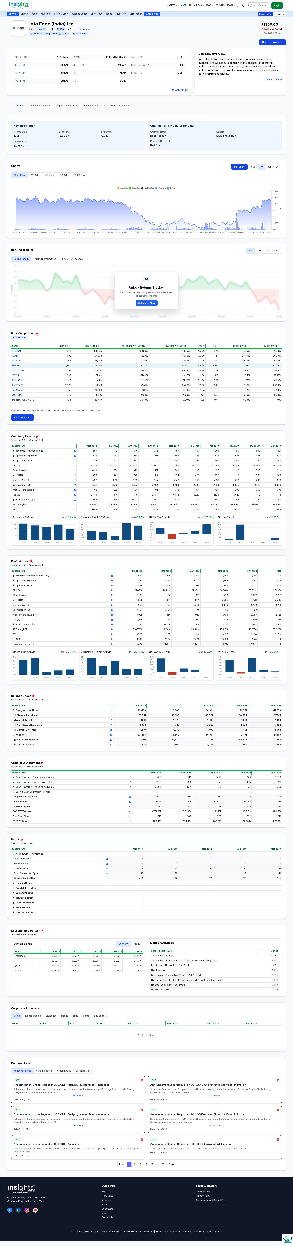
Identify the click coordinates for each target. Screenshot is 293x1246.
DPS (18, 639)
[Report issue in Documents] (29, 1063)
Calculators (107, 1208)
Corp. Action (135, 13)
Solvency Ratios (24, 893)
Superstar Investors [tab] (66, 105)
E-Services (81, 33)
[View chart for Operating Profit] (75, 461)
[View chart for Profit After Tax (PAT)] (75, 500)
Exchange (249, 1023)
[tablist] (146, 106)
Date (71, 1023)
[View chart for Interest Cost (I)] (75, 480)
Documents (152, 13)
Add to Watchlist (274, 42)
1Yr (261, 166)
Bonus (64, 1015)
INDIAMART (18, 390)
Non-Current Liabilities (29, 725)
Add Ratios (181, 90)
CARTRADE (17, 385)
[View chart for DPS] (112, 639)
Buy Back (99, 1015)
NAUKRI (13, 13)
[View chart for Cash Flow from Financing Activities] (130, 787)
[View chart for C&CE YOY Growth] (130, 811)
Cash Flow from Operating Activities (35, 777)
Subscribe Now (146, 303)
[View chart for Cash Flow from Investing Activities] (130, 782)
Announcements (22, 1070)
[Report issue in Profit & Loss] (31, 561)
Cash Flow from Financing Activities (35, 787)
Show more (78, 1096)
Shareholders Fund (27, 715)
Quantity (98, 1023)
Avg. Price (133, 1023)
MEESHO (16, 360)
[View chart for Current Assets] (111, 744)
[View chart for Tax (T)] (75, 495)
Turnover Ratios (24, 912)
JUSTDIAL (17, 395)
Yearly (136, 944)
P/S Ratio (49, 175)
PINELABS (17, 380)
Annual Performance (72, 259)
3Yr (269, 166)
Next (171, 1164)
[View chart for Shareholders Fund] (111, 715)
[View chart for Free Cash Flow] (130, 816)
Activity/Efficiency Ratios (29, 853)
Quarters (46, 13)
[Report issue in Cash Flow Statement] (42, 763)
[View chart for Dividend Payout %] (112, 644)
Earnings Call (83, 1070)
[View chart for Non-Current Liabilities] (111, 725)
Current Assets (25, 744)
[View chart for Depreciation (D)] (75, 485)
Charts (24, 13)
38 (163, 1164)
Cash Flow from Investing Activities (34, 782)
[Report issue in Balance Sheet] (33, 696)
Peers (34, 13)
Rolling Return (21, 259)
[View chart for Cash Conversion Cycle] (107, 873)
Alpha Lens (195, 5)
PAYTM (15, 355)
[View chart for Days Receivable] (107, 859)
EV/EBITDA (79, 175)
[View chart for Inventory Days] (107, 864)
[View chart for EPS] (75, 509)
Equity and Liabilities (27, 710)
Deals (17, 1015)
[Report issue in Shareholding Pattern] (42, 931)
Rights (86, 1015)
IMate (183, 5)
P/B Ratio (64, 175)
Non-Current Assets (28, 739)
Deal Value (171, 1023)
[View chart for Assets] (111, 735)
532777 (60, 29)
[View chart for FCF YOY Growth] (130, 821)
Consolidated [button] (265, 14)
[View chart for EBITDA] (75, 475)
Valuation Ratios (25, 897)
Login (277, 5)
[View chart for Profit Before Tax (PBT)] (75, 490)
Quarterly (123, 944)
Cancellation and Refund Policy (212, 1200)
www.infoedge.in (81, 29)
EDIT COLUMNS (22, 417)
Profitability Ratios (26, 888)
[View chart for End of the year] (130, 806)
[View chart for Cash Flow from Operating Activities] (130, 777)
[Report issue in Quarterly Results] (37, 437)
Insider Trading (33, 1015)
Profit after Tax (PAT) (27, 624)
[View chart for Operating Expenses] (75, 456)
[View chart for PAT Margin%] (75, 504)
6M (253, 166)
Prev (121, 1164)
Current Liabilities (26, 729)
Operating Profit (24, 460)
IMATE (105, 1191)
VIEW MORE (272, 79)
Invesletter (107, 1200)
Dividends (51, 1015)
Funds (15, 1023)
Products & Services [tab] (39, 105)
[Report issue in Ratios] (22, 840)
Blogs (104, 1213)
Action (43, 1023)
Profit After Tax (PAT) (27, 499)
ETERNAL (16, 351)
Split (75, 1015)
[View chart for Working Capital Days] (107, 878)
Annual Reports (44, 1070)
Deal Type (211, 1023)
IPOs (208, 5)
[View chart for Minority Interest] (111, 720)
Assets (20, 734)
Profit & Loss (61, 13)
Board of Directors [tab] (120, 105)
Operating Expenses (26, 455)
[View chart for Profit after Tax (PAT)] (112, 624)
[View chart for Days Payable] (107, 868)
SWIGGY (16, 375)
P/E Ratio (35, 175)
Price (104, 1204)
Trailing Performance (45, 259)
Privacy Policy (203, 1196)
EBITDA (19, 475)
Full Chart (239, 166)
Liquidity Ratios (24, 883)
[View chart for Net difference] (130, 802)
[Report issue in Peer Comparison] (37, 334)
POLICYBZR (18, 370)
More (230, 5)
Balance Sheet (79, 13)
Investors (121, 13)
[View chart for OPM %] (75, 465)
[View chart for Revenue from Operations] (75, 451)
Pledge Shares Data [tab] (94, 105)
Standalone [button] (279, 14)
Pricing (220, 5)
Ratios (108, 13)
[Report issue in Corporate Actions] (38, 1008)
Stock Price (20, 175)
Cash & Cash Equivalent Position (33, 791)
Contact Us (107, 1217)
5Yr (277, 166)
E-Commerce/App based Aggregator (51, 33)
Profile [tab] (19, 105)
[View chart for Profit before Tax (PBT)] (112, 615)
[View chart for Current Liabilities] (111, 730)
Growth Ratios (23, 907)
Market (170, 5)
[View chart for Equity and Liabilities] (111, 710)
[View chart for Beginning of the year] (130, 797)
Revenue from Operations (29, 450)
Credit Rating (64, 1070)
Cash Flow (96, 13)
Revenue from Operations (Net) (32, 575)
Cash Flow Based (25, 902)
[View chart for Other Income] (75, 470)
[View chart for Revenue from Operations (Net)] (112, 576)
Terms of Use (203, 1191)
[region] (146, 375)
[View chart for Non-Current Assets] (111, 740)
